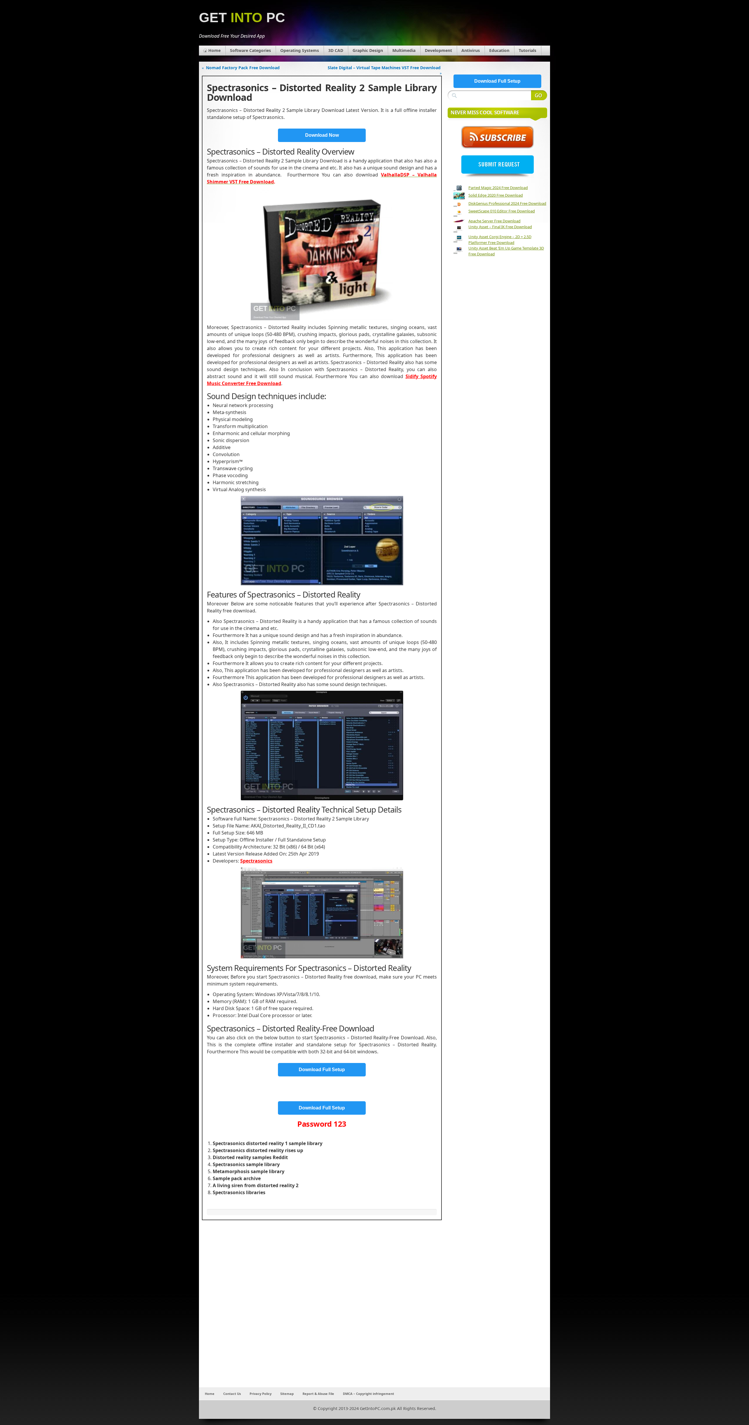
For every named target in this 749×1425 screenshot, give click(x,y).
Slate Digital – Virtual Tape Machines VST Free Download (384, 67)
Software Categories (250, 50)
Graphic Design (368, 50)
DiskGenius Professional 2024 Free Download (507, 203)
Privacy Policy (261, 1393)
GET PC (242, 17)
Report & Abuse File (318, 1393)
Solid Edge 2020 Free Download (495, 195)
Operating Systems (299, 50)
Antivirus (470, 50)
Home (214, 50)
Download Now (322, 135)
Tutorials (527, 50)
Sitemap (287, 1393)
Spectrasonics (256, 861)
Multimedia (403, 50)
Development (438, 50)
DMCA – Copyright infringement (368, 1393)
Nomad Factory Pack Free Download (243, 67)
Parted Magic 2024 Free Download (498, 187)
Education (499, 50)
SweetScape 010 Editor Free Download (501, 211)
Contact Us (232, 1393)
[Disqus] (322, 1310)
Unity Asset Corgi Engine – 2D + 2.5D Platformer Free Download (499, 239)
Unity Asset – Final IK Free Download (500, 226)
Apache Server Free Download (494, 221)
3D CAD (335, 50)
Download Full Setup (322, 1069)
